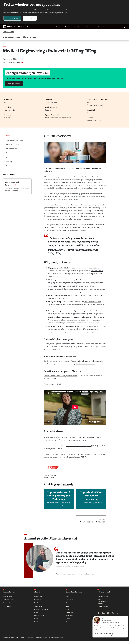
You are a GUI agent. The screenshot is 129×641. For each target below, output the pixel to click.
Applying (9, 161)
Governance (38, 606)
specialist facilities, (83, 205)
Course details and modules (15, 140)
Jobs (67, 596)
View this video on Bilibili (52, 384)
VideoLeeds (69, 615)
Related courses (11, 166)
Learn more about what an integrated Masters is (60, 375)
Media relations (70, 612)
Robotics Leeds (61, 304)
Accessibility (30, 637)
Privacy (23, 637)
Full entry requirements (95, 105)
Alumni (85, 27)
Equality (36, 612)
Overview (9, 136)
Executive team (39, 615)
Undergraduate (7, 596)
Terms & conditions (41, 637)
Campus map (38, 596)
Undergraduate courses (12, 37)
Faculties (75, 27)
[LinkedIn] (103, 613)
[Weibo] (118, 613)
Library (68, 606)
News (36, 619)
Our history (38, 600)
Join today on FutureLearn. (85, 364)
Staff (66, 27)
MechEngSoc (98, 326)
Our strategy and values (41, 609)
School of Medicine (76, 304)
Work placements (11, 148)
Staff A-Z (68, 619)
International (7, 606)
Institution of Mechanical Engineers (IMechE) (50, 476)
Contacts (69, 622)
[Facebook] (98, 613)
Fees (7, 157)
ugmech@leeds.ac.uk (94, 120)
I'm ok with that (12, 18)
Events (36, 622)
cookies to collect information (19, 10)
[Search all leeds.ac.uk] (124, 27)
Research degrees (8, 603)
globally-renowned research (81, 286)
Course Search (8, 31)
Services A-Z (69, 603)
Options (29, 18)
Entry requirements (12, 153)
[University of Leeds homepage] (15, 26)
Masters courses (29, 37)
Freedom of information (56, 637)
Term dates (69, 600)
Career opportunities (12, 144)
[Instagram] (113, 613)
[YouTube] (108, 613)
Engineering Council (55, 448)
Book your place (14, 83)
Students (58, 27)
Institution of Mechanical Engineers (78, 445)
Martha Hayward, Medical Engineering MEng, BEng (70, 566)
